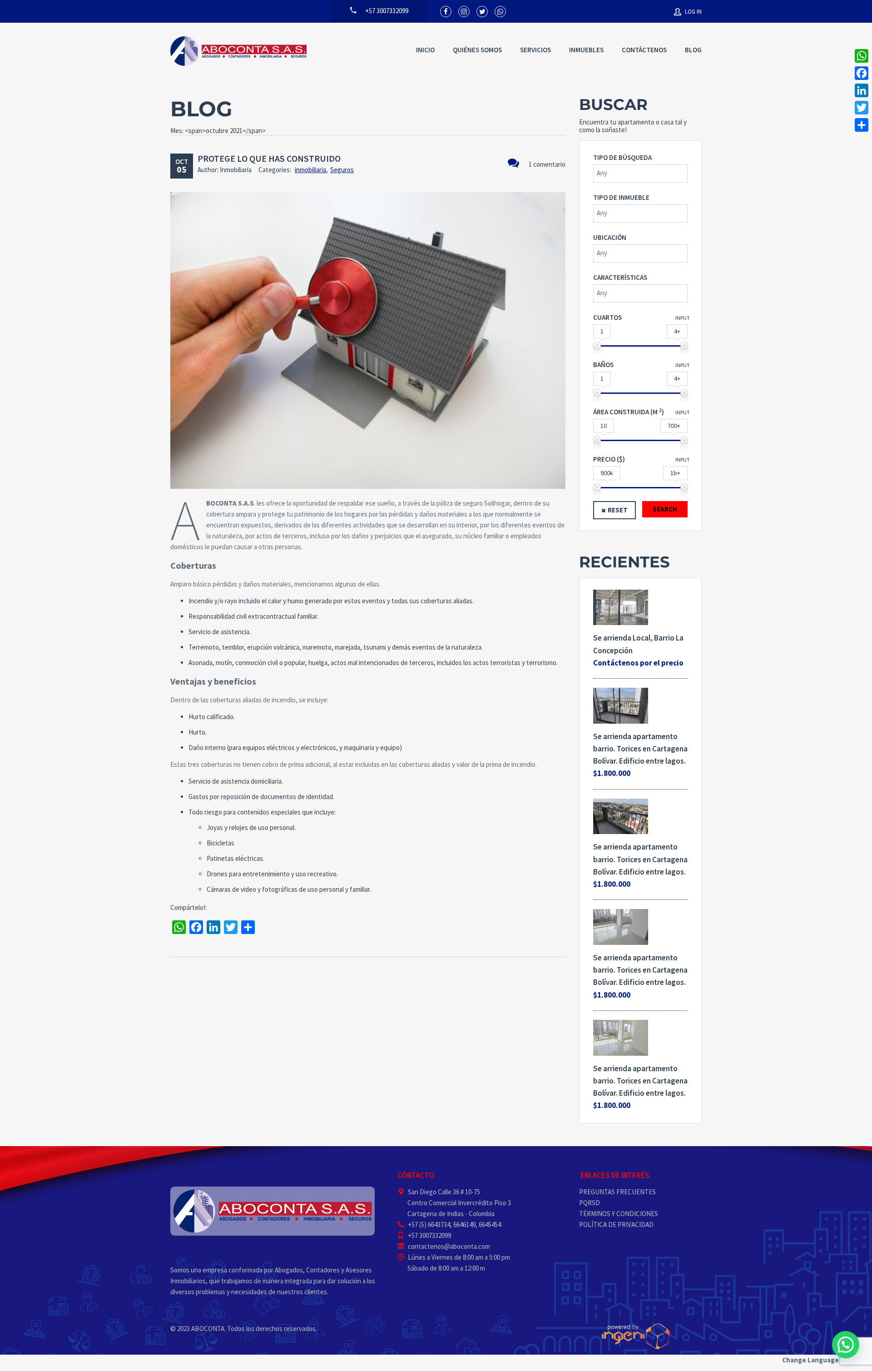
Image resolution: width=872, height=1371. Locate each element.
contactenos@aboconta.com (449, 1246)
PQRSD (589, 1202)
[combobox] (640, 173)
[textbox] (642, 173)
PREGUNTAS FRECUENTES (617, 1191)
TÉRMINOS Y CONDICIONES (618, 1213)
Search (665, 509)
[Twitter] (861, 107)
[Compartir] (861, 125)
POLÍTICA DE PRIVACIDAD (616, 1224)
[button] (845, 1344)
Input (682, 317)
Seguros (342, 169)
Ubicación (609, 237)
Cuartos (607, 317)
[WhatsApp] (861, 56)
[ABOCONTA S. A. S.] (238, 51)
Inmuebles (586, 49)
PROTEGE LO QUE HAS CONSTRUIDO (269, 158)
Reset (618, 510)
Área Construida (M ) (628, 412)
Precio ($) (609, 459)
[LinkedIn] (861, 90)
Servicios (535, 49)
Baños (603, 364)
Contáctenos (644, 49)
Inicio (425, 49)
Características (620, 277)
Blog (693, 49)
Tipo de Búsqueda (622, 157)
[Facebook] (861, 73)
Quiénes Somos (477, 49)
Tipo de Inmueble (621, 197)
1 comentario (547, 164)
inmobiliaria (310, 169)
